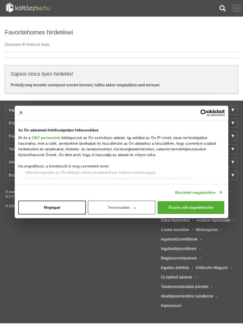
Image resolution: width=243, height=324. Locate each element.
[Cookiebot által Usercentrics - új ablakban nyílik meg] (204, 112)
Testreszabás (119, 207)
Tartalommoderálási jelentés (184, 287)
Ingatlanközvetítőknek (179, 239)
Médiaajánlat (207, 230)
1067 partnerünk (46, 138)
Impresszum (171, 306)
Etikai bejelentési (175, 220)
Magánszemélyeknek (179, 258)
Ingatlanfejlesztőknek (178, 249)
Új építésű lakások (176, 277)
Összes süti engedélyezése (190, 207)
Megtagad (52, 207)
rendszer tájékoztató (213, 220)
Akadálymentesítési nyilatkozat (187, 296)
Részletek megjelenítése (195, 192)
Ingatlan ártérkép (175, 268)
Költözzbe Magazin (212, 268)
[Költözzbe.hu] (28, 8)
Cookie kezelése (175, 230)
